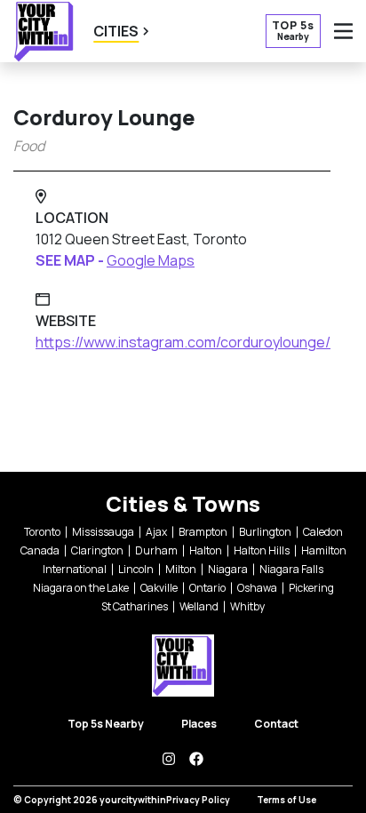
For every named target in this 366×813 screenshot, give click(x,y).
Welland (199, 606)
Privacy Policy (198, 799)
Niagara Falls (291, 569)
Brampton (203, 531)
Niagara (228, 569)
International (75, 569)
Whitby (247, 606)
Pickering (311, 587)
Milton (180, 569)
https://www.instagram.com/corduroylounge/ (183, 342)
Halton (205, 550)
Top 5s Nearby (106, 723)
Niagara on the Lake (81, 587)
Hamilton (323, 550)
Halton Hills (262, 550)
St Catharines (134, 606)
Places (199, 723)
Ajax (156, 531)
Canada (40, 550)
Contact (276, 723)
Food (28, 145)
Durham (156, 550)
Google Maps (151, 260)
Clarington (97, 550)
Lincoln (136, 569)
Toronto (42, 531)
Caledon (323, 531)
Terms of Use (286, 799)
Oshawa (257, 587)
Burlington (265, 531)
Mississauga (103, 531)
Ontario (207, 587)
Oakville (159, 587)
